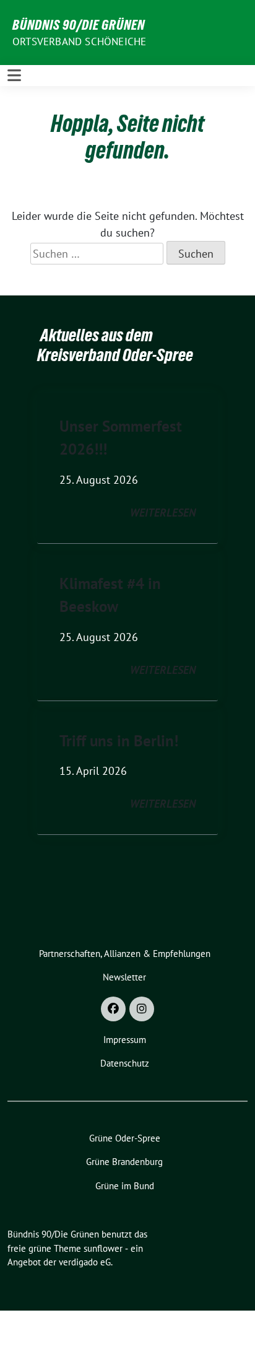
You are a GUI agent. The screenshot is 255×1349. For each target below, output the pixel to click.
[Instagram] (141, 1009)
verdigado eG (85, 1262)
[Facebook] (113, 1009)
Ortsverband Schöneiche (79, 41)
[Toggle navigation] (14, 75)
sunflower (103, 1248)
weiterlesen (163, 512)
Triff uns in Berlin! (118, 741)
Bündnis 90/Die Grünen (78, 25)
